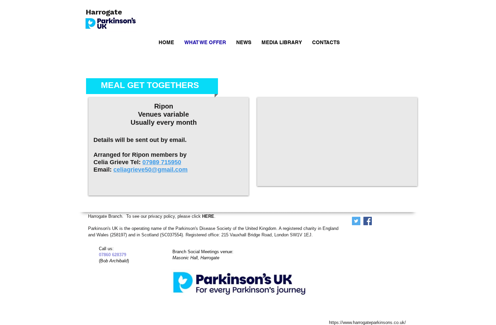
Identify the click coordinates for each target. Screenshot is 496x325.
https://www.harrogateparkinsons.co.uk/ (367, 322)
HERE (208, 216)
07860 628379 (109, 254)
